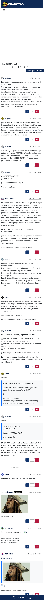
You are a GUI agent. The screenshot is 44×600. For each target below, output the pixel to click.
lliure (7, 374)
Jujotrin (7, 259)
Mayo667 (8, 119)
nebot (7, 474)
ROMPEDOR (9, 554)
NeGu (7, 297)
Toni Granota (9, 199)
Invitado (8, 78)
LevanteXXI (9, 528)
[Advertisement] (22, 37)
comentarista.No (33, 130)
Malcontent (9, 492)
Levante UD (6, 67)
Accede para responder (35, 71)
